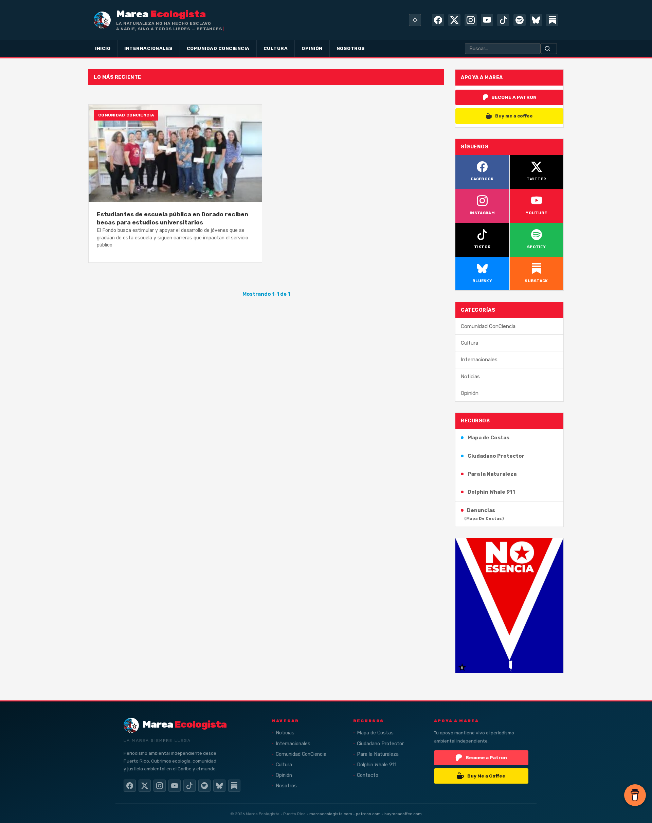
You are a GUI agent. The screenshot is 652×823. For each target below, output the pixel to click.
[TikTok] (503, 20)
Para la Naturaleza (492, 474)
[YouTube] (487, 20)
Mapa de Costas (488, 438)
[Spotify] (519, 20)
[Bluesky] (536, 20)
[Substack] (552, 20)
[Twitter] (454, 20)
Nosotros (286, 786)
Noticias (470, 376)
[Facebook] (438, 20)
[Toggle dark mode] (415, 20)
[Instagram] (471, 20)
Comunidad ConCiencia (488, 326)
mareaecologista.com (330, 813)
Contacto (367, 775)
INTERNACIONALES (148, 48)
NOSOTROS (351, 48)
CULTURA (276, 48)
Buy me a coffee (514, 115)
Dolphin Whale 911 (491, 492)
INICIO (102, 48)
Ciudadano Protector (496, 456)
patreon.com (368, 813)
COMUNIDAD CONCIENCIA (218, 48)
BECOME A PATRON (514, 97)
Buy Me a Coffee (486, 776)
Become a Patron (486, 757)
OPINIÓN (312, 48)
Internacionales (479, 359)
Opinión (469, 393)
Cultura (469, 343)
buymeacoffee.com (403, 813)
